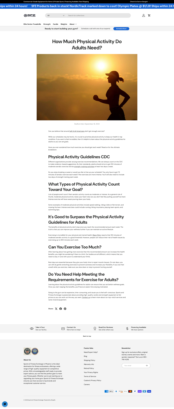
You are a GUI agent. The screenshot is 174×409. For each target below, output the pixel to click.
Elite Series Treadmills (32, 24)
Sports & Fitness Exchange (35, 400)
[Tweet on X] (56, 308)
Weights (64, 24)
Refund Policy (89, 368)
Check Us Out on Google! (139, 2)
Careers (87, 384)
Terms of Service (90, 376)
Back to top (87, 336)
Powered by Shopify (49, 400)
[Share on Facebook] (60, 308)
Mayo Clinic (97, 235)
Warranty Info (89, 364)
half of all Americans (76, 131)
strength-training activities (84, 166)
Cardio (55, 24)
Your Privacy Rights (91, 372)
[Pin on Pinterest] (65, 308)
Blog (85, 356)
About (72, 24)
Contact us (86, 297)
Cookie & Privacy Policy (92, 380)
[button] (149, 15)
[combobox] (88, 15)
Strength (47, 24)
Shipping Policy (89, 360)
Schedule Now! (121, 29)
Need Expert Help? (91, 352)
